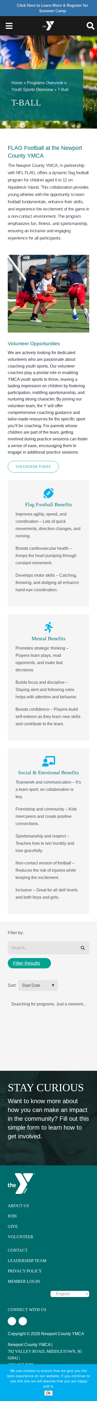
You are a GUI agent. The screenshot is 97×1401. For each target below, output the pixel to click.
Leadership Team (27, 1260)
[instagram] (23, 1321)
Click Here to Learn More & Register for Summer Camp (52, 8)
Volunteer (20, 1237)
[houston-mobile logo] (48, 20)
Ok (48, 1393)
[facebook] (12, 1321)
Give (13, 1226)
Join (12, 1216)
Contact (18, 1250)
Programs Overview (45, 83)
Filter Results (26, 963)
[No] (90, 1382)
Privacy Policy (25, 1271)
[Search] (82, 948)
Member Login (24, 1281)
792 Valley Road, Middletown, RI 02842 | (45, 1354)
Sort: (12, 985)
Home (17, 83)
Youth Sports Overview (32, 89)
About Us (18, 1205)
